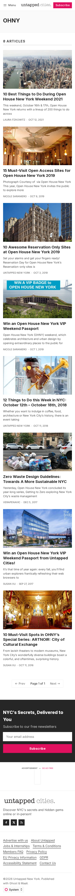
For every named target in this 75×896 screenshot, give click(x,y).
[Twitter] (14, 822)
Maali (24, 883)
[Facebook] (6, 822)
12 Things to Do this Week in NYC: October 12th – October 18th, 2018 (35, 402)
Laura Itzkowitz (14, 119)
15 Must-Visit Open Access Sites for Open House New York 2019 (37, 173)
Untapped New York (16, 272)
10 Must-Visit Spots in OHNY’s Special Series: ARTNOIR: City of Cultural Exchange (34, 639)
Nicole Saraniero (15, 196)
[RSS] (21, 822)
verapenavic (11, 502)
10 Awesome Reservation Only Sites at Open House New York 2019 (37, 249)
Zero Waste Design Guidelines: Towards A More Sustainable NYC (35, 479)
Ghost (13, 883)
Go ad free (47, 768)
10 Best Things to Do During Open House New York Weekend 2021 (34, 96)
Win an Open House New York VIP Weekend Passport (34, 326)
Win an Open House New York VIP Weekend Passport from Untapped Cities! (35, 558)
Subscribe (63, 5)
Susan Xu (9, 583)
